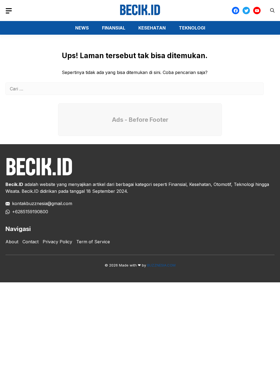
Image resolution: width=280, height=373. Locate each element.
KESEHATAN (152, 28)
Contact (30, 241)
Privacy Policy (57, 241)
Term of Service (93, 241)
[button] (272, 10)
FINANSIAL (113, 28)
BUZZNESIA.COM (161, 265)
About (11, 241)
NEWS (82, 28)
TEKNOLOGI (192, 28)
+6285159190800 (30, 211)
